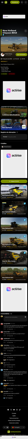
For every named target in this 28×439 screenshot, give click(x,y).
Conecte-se (15, 2)
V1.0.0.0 (9, 136)
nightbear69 (7, 338)
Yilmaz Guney (8, 54)
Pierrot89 (6, 369)
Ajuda (14, 415)
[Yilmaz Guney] (2, 54)
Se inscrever (22, 54)
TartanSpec (6, 345)
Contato (14, 413)
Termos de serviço (14, 418)
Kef (4, 363)
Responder (10, 329)
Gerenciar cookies (14, 423)
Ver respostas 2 (10, 380)
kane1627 (6, 391)
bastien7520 (7, 331)
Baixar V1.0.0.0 (15, 181)
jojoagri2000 (7, 323)
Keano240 (6, 383)
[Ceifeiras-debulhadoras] (23, 114)
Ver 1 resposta (9, 398)
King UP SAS (18, 434)
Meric (5, 353)
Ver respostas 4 (11, 359)
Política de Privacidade (14, 420)
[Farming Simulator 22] (3, 35)
